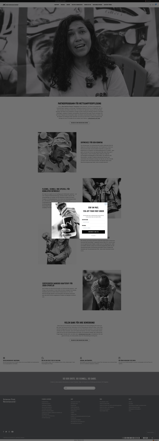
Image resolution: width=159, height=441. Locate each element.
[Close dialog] (106, 204)
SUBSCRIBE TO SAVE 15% (93, 232)
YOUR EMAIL (84, 225)
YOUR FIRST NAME (85, 219)
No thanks (93, 235)
